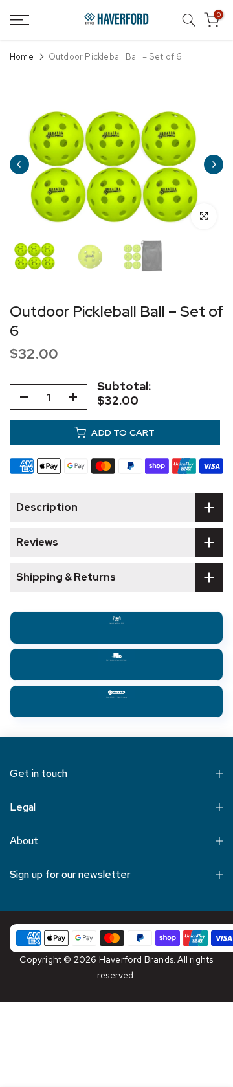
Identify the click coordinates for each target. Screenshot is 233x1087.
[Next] (213, 164)
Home (22, 57)
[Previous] (19, 164)
